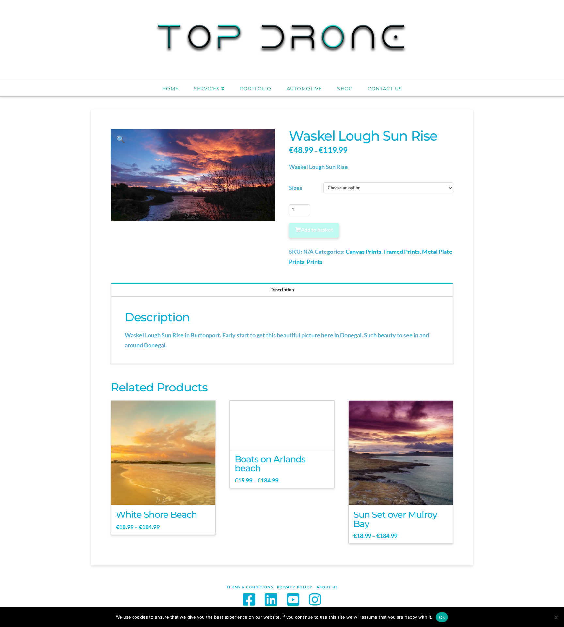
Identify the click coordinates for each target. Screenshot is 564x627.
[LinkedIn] (271, 599)
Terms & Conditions (250, 587)
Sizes (295, 187)
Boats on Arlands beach (270, 464)
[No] (556, 617)
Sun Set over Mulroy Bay (395, 519)
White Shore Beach (156, 514)
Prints (314, 261)
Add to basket (317, 229)
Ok (442, 617)
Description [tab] (282, 289)
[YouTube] (293, 599)
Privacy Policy (295, 587)
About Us (327, 587)
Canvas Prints (363, 251)
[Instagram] (315, 599)
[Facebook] (249, 599)
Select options (165, 494)
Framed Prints (402, 251)
